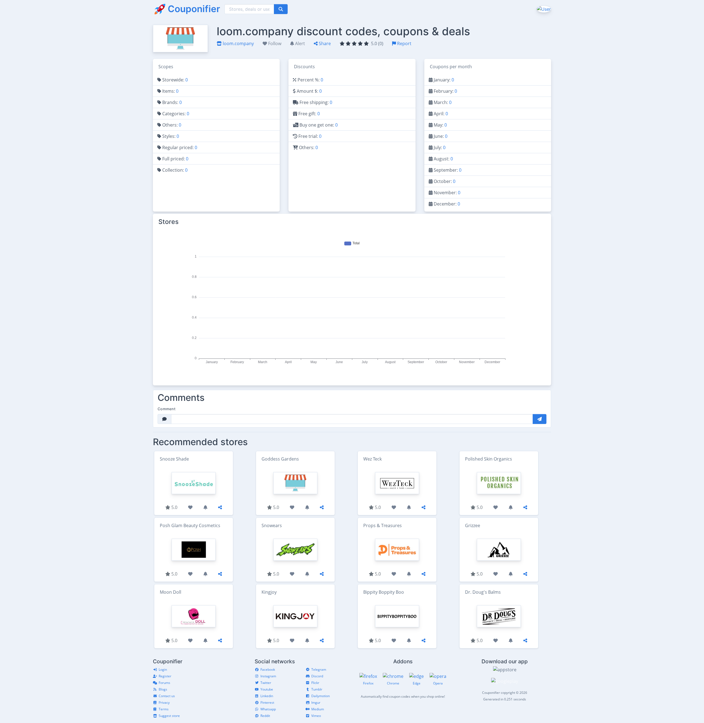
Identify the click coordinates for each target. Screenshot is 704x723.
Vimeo (316, 715)
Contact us (167, 696)
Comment (166, 409)
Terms (164, 709)
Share (324, 43)
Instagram (268, 676)
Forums (164, 682)
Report (403, 43)
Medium (317, 709)
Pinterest (267, 702)
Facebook (267, 669)
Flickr (315, 682)
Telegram (318, 669)
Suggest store (169, 715)
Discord (317, 676)
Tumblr (316, 689)
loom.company (238, 43)
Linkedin (266, 696)
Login (163, 669)
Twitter (265, 682)
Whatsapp (268, 709)
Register (165, 676)
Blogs (163, 689)
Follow (274, 43)
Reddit (265, 715)
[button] (543, 9)
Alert (299, 43)
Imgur (315, 702)
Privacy (164, 702)
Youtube (266, 689)
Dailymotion (320, 696)
